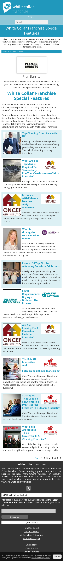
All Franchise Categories (31, 535)
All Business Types (31, 538)
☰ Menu (31, 17)
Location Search (31, 531)
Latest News (31, 544)
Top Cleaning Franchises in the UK (40, 135)
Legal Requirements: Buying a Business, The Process (31, 297)
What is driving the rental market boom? (30, 234)
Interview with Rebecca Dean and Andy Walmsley (30, 201)
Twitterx (28, 488)
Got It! (57, 556)
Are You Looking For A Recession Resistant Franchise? (30, 331)
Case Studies (31, 548)
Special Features (31, 551)
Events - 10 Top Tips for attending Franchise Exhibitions (40, 265)
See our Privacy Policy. (41, 557)
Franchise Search (31, 527)
